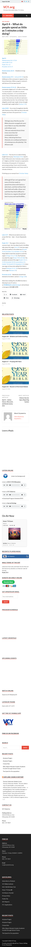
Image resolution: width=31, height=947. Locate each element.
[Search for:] (15, 747)
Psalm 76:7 (5, 243)
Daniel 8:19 (12, 264)
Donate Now (8, 582)
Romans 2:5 (13, 270)
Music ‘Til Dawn (7, 890)
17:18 (15, 255)
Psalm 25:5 (5, 572)
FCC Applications (7, 904)
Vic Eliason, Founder (8, 893)
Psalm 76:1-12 (6, 64)
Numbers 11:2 (10, 251)
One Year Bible (5, 21)
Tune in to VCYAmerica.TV (9, 694)
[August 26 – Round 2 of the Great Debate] (15, 385)
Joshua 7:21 (22, 104)
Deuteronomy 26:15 (8, 70)
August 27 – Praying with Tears (11, 361)
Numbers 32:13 (18, 251)
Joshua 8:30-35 (18, 77)
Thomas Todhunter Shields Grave (12, 781)
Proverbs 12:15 (6, 274)
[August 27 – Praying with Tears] (15, 359)
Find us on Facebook (10, 733)
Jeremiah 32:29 (10, 262)
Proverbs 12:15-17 (7, 66)
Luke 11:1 (5, 154)
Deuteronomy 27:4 (7, 77)
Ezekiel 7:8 (5, 264)
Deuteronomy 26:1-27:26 (9, 60)
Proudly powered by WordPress (10, 943)
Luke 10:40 (5, 108)
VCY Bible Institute (7, 884)
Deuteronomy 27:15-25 (9, 87)
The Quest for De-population (11, 771)
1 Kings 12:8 (22, 276)
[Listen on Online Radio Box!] (27, 556)
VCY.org (9, 7)
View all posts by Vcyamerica (19, 417)
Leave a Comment (22, 36)
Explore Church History (14, 777)
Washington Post (18, 156)
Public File (5, 899)
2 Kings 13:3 (9, 255)
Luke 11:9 (5, 235)
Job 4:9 (17, 247)
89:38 (22, 258)
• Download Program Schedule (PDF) (12, 498)
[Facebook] (24, 1)
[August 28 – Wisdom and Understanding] (15, 334)
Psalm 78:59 (17, 258)
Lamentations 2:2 (20, 262)
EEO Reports (6, 901)
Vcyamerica (14, 36)
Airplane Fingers (7, 758)
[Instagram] (28, 1)
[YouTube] (22, 1)
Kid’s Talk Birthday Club (9, 887)
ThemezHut (9, 945)
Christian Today (23, 173)
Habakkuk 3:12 (20, 264)
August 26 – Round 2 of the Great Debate (15, 387)
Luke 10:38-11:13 (7, 62)
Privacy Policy (6, 896)
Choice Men (6, 764)
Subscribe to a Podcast (8, 881)
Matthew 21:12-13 (11, 268)
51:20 (3, 262)
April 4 (4, 58)
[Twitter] (26, 1)
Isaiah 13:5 (23, 260)
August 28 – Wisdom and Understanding (15, 336)
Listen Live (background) (18, 476)
